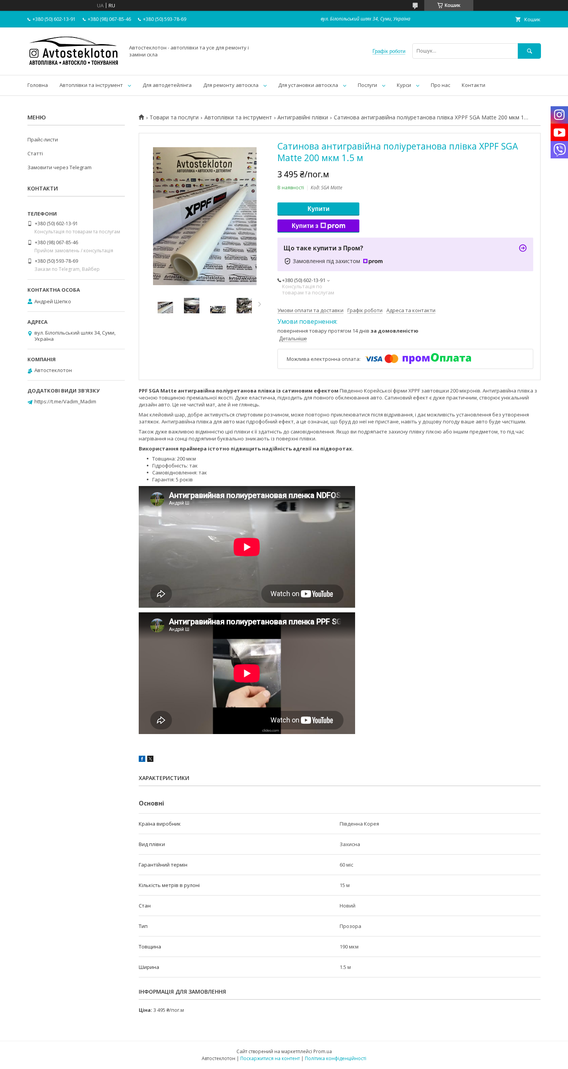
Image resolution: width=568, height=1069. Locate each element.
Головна (37, 85)
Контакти (473, 85)
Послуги (367, 85)
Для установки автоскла (308, 85)
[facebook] (142, 759)
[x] (150, 759)
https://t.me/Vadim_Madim (65, 401)
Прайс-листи (42, 139)
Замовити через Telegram (59, 167)
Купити (319, 209)
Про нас (440, 85)
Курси (404, 85)
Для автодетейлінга (167, 85)
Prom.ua (322, 1051)
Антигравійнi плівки (302, 117)
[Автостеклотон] (73, 64)
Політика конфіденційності (335, 1058)
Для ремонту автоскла (230, 85)
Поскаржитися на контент (270, 1058)
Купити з (305, 226)
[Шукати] (529, 50)
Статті (35, 153)
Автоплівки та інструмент (91, 85)
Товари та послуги (174, 117)
